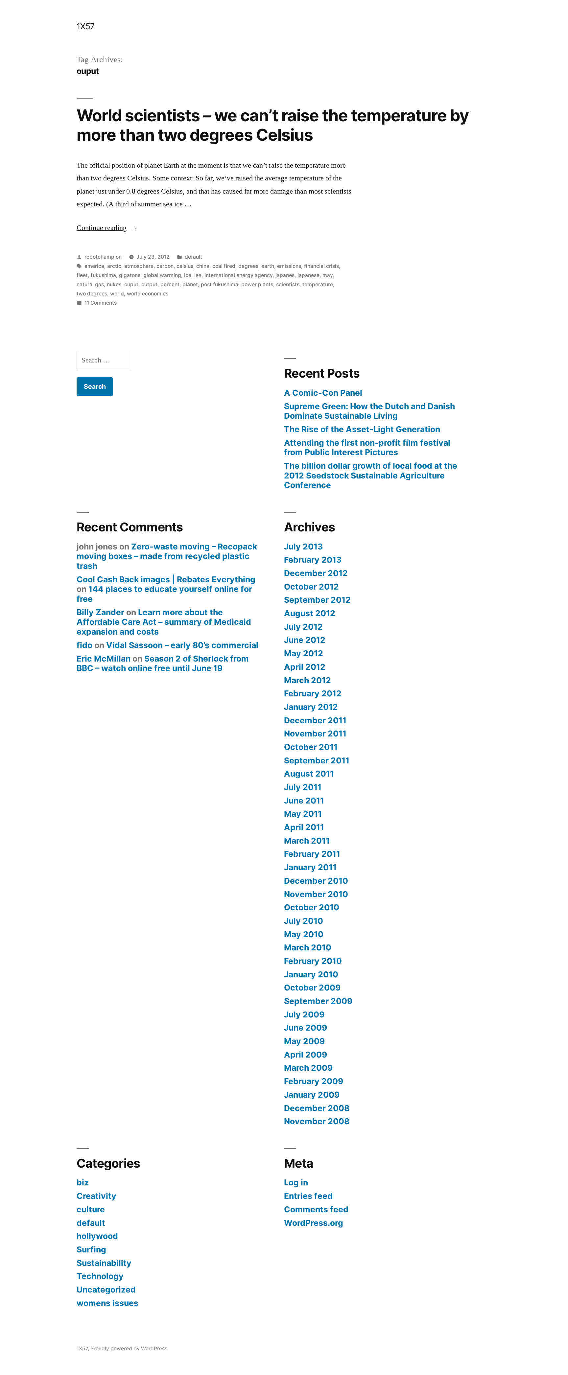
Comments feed (316, 1209)
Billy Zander (100, 612)
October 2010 (311, 907)
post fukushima (219, 284)
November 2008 (316, 1121)
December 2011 (315, 720)
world (117, 294)
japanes (285, 275)
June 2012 (304, 640)
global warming (162, 275)
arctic (114, 266)
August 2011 (309, 774)
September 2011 (316, 760)
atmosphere (139, 266)
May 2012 (303, 653)
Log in (296, 1182)
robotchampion (103, 257)
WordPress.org (313, 1223)
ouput (131, 284)
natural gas (90, 284)
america (94, 266)
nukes (114, 284)
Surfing (91, 1249)
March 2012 (307, 680)
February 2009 (313, 1081)
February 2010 (313, 961)
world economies (147, 294)
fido (84, 645)
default (193, 257)
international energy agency (238, 275)
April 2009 (305, 1055)
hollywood (97, 1236)
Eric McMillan (103, 659)
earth (267, 266)
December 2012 (316, 573)
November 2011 (315, 733)
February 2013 (313, 560)
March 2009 (308, 1068)
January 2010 (311, 974)
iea (197, 275)
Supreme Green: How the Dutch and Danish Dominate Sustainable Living (369, 411)
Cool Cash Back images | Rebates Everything (166, 579)
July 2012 (303, 627)
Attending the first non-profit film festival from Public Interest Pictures (367, 447)
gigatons (129, 275)
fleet (82, 275)
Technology (100, 1276)
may (327, 275)
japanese (308, 275)
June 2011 (304, 800)
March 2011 (307, 841)
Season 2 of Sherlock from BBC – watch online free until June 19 (163, 663)
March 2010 (307, 947)
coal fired (223, 266)
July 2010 (303, 921)
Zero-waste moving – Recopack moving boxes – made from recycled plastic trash (167, 556)
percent (169, 284)
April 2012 (304, 667)
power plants (257, 284)
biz (83, 1182)
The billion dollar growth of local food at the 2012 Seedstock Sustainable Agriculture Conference (370, 475)
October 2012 (311, 587)
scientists (287, 284)
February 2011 (312, 854)
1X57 (86, 26)
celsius (185, 266)
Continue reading (107, 227)
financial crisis (321, 266)
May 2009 (304, 1041)
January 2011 (310, 867)
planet (190, 284)
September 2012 (317, 600)
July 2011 (302, 787)
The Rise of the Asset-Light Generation (362, 429)
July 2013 (303, 546)
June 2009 (305, 1028)
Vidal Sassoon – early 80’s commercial (182, 645)
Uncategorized (106, 1289)
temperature (317, 284)
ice (187, 275)
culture (91, 1209)
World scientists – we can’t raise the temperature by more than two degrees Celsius (273, 125)
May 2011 (303, 814)
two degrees (92, 294)
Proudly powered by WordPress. (129, 1348)
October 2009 (312, 987)
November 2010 (316, 894)
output (149, 284)
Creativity (96, 1196)
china (202, 266)
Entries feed (308, 1196)
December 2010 (316, 881)
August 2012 (309, 613)
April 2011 (304, 827)
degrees (248, 266)
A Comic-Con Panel (323, 393)
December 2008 (316, 1108)
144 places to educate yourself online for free (164, 594)
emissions (289, 266)
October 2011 (311, 747)
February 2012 (313, 693)
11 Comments (100, 303)
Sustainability (104, 1263)
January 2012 (311, 707)
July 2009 (304, 1014)
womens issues (107, 1303)
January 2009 (312, 1095)
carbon (165, 266)
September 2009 (318, 1001)
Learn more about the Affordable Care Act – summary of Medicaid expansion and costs (164, 622)
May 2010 (303, 934)
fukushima (103, 275)
